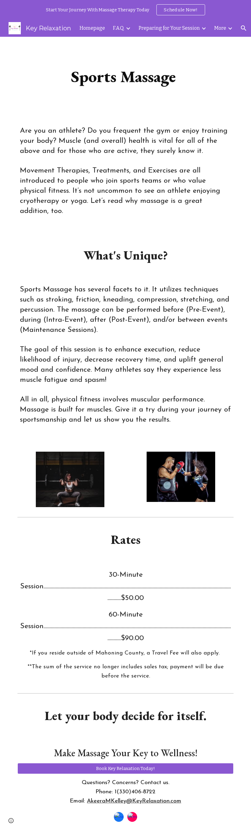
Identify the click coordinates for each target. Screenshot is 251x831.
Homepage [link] (92, 28)
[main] (125, 76)
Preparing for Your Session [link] (169, 28)
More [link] (220, 28)
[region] (125, 10)
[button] (243, 28)
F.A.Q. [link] (118, 28)
